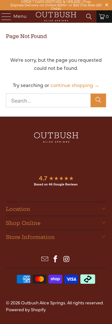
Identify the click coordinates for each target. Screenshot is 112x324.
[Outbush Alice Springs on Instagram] (66, 259)
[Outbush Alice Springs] (56, 16)
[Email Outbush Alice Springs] (44, 259)
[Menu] (3, 16)
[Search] (89, 16)
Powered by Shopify (26, 309)
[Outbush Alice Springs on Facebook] (55, 259)
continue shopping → (74, 84)
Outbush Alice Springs (43, 302)
